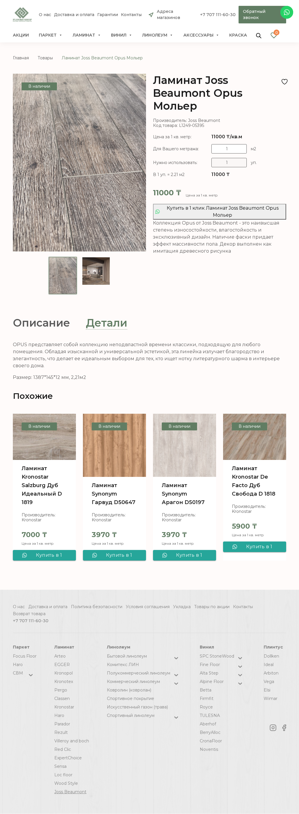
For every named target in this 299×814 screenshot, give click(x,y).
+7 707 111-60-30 (218, 14)
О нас (45, 14)
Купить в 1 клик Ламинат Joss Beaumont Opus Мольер (223, 211)
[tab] (41, 323)
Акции (21, 35)
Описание (41, 322)
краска (238, 35)
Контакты (131, 14)
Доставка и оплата (74, 14)
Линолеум (154, 35)
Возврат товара (29, 613)
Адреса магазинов (168, 14)
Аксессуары (198, 35)
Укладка (182, 606)
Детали (106, 322)
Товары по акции (212, 606)
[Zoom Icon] (79, 162)
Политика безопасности (96, 606)
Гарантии (107, 14)
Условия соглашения (148, 606)
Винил (118, 35)
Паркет (48, 35)
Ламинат (84, 35)
